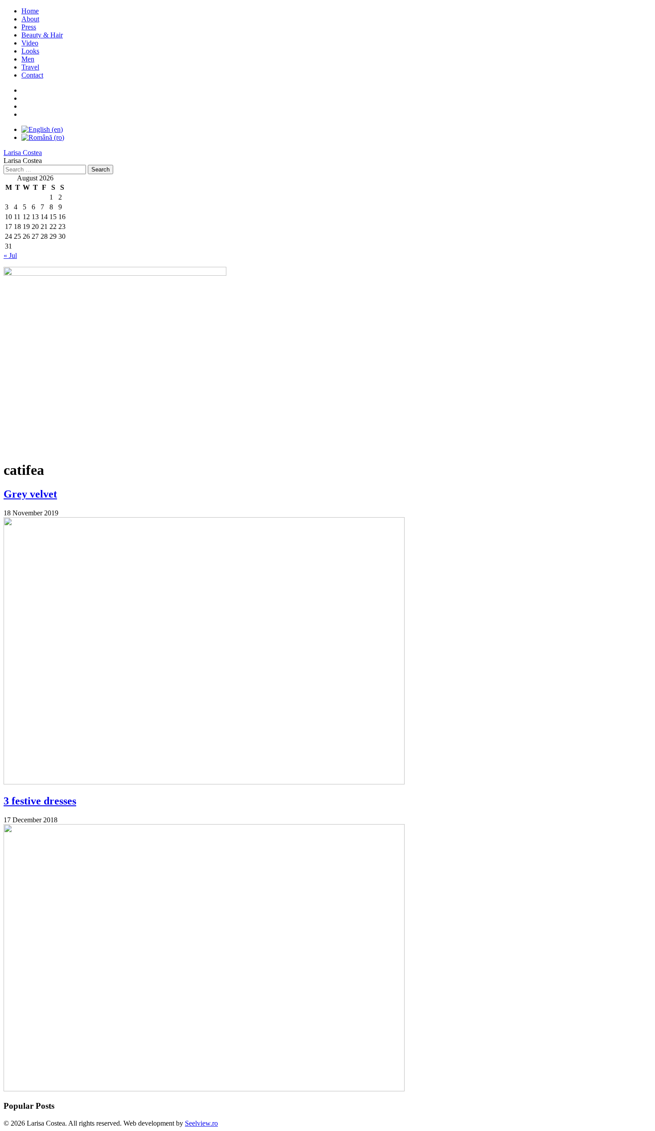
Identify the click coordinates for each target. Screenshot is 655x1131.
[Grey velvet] (204, 782)
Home (30, 11)
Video (29, 43)
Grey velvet (30, 494)
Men (27, 59)
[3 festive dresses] (204, 1089)
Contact (32, 75)
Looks (30, 51)
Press (28, 27)
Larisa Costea (23, 152)
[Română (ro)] (42, 137)
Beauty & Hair (42, 35)
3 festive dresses (40, 801)
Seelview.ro (201, 1123)
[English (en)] (42, 129)
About (30, 19)
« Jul (10, 255)
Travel (30, 67)
